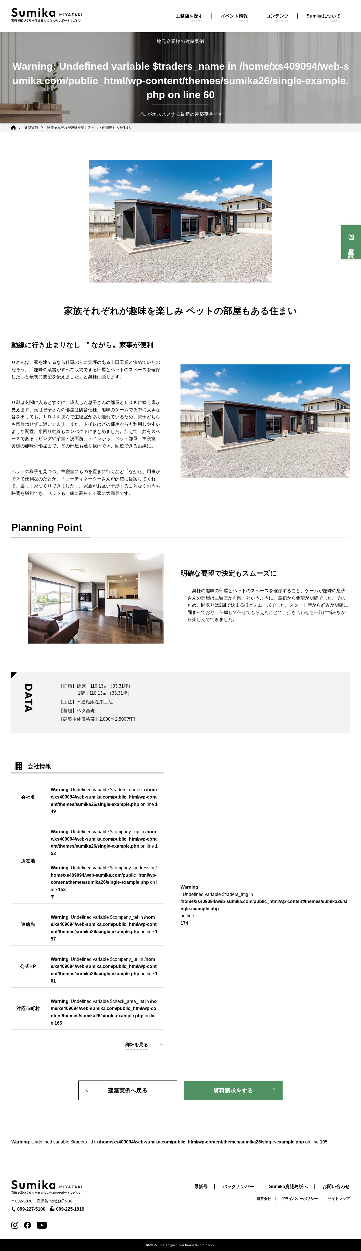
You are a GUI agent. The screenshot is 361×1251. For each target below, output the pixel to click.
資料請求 (351, 247)
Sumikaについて (324, 18)
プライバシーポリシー (299, 1198)
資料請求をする (233, 1090)
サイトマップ (339, 1198)
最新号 (201, 1186)
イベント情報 (234, 18)
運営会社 (264, 1198)
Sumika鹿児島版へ (288, 1186)
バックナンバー (238, 1186)
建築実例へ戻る (128, 1090)
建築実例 (31, 128)
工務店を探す (189, 18)
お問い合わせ (336, 1186)
